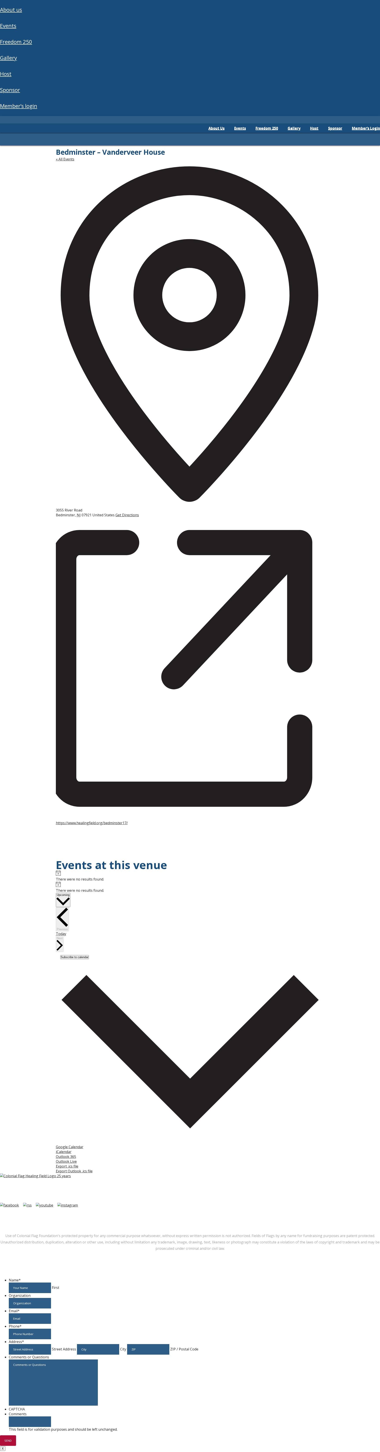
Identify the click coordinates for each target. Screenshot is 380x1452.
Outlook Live (66, 1161)
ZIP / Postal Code (184, 1349)
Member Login (13, 1214)
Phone (15, 1326)
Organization (20, 1295)
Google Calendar (69, 1146)
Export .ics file (67, 1166)
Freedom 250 (16, 41)
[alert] (190, 876)
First (55, 1287)
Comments (18, 1414)
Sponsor (10, 89)
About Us (11, 9)
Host (5, 73)
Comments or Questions (29, 1357)
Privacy (90, 1214)
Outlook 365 (66, 1156)
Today (61, 933)
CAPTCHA (17, 1409)
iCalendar (63, 1151)
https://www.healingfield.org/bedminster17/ (92, 823)
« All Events (65, 159)
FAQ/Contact (40, 1214)
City (123, 1349)
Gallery (8, 57)
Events (8, 25)
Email (14, 1310)
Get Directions (127, 515)
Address (16, 1341)
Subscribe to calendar (74, 957)
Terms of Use (68, 1214)
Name (15, 1280)
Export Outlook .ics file (74, 1171)
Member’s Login (18, 105)
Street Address (64, 1349)
